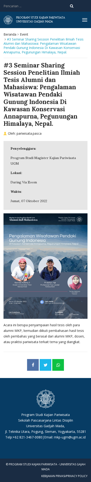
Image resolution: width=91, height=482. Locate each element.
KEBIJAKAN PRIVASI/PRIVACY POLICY (64, 476)
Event (24, 34)
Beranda (10, 34)
